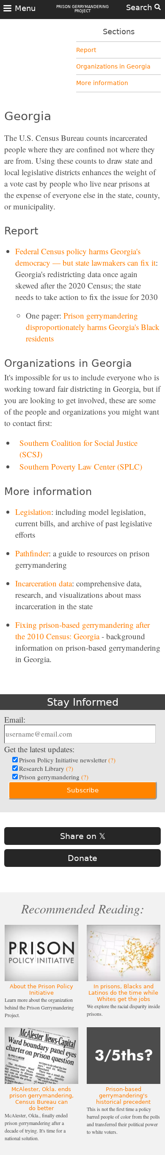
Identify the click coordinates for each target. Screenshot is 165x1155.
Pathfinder (32, 553)
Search (140, 7)
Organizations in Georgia (113, 66)
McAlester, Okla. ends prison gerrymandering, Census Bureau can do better (41, 1098)
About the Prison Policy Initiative (41, 989)
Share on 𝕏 (82, 836)
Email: (14, 719)
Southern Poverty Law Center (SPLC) (80, 466)
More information (102, 83)
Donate (82, 858)
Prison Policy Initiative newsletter (67, 760)
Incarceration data (43, 583)
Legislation (33, 511)
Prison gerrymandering (53, 777)
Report (86, 50)
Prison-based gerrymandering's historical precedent (123, 1095)
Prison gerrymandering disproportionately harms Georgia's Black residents (93, 327)
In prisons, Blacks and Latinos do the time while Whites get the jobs (123, 992)
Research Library (46, 768)
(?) (112, 760)
